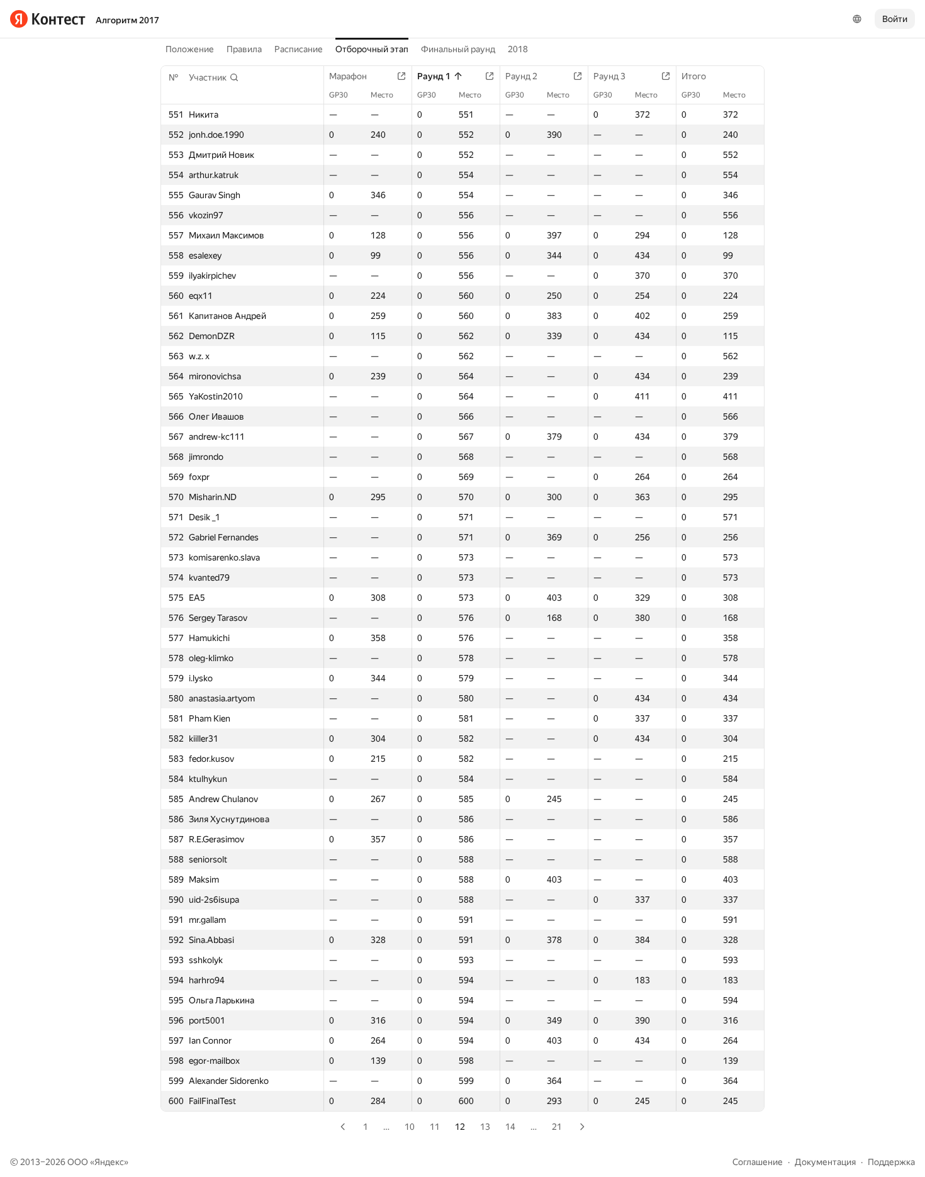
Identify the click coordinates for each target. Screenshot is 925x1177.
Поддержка (891, 1162)
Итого (693, 76)
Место (382, 95)
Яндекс (109, 1162)
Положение (189, 49)
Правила (244, 49)
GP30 (338, 95)
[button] (214, 77)
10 (410, 1127)
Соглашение (757, 1162)
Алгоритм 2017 (127, 20)
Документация (825, 1162)
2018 (518, 49)
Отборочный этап (371, 49)
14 (510, 1127)
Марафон (348, 76)
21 (557, 1127)
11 (435, 1127)
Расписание (298, 49)
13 (485, 1127)
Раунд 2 (521, 76)
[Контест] (48, 19)
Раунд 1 (434, 76)
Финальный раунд (458, 49)
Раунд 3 (609, 76)
